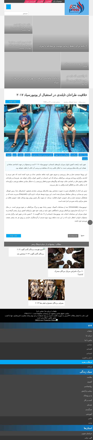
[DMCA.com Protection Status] (46, 320)
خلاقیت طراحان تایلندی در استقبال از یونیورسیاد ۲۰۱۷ (52, 94)
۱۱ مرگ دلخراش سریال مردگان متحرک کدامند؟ (68, 272)
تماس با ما (40, 311)
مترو (14, 155)
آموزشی (89, 414)
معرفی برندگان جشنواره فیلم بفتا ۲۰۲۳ (49, 303)
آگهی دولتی (88, 438)
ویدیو (90, 423)
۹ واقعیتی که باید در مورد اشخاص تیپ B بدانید (76, 80)
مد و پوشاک (88, 395)
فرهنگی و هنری (87, 362)
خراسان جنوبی (30, 1)
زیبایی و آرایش (86, 391)
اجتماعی (89, 353)
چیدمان (89, 404)
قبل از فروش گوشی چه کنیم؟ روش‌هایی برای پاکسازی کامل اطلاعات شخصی (20, 45)
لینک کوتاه (13, 101)
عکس (90, 418)
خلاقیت (20, 155)
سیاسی (89, 344)
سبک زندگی (83, 155)
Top (90, 224)
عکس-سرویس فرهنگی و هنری (42, 155)
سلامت (89, 377)
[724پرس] (77, 7)
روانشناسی (88, 386)
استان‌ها (88, 428)
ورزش (85, 158)
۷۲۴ (90, 325)
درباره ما (48, 311)
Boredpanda (73, 236)
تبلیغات (54, 311)
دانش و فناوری (87, 357)
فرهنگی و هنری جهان (62, 155)
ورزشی (89, 366)
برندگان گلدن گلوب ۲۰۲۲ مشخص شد (30, 253)
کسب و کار (88, 400)
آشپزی (40, 1)
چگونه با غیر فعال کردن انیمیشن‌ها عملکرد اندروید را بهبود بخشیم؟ (21, 27)
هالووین (47, 1)
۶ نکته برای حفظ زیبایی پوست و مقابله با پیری (63, 45)
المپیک (9, 155)
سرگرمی (74, 155)
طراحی (27, 155)
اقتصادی (89, 349)
